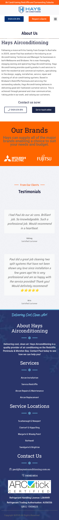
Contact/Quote (39, 19)
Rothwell (29, 440)
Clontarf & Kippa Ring (29, 427)
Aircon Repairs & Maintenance (29, 391)
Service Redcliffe (29, 384)
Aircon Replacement (29, 397)
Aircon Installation (29, 377)
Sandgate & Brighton (29, 447)
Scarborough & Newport (29, 421)
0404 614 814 (14, 19)
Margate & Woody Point (29, 434)
